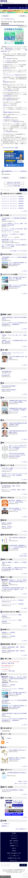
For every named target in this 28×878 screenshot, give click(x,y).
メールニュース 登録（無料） (8, 671)
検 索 (23, 189)
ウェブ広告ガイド (6, 823)
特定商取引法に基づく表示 (14, 858)
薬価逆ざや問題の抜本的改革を (9, 389)
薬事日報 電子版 (9, 48)
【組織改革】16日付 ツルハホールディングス (13, 352)
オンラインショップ (6, 667)
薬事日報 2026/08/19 (7, 526)
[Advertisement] (14, 304)
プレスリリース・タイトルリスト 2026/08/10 (13, 208)
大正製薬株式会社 (7, 95)
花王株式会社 (6, 67)
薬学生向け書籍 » (23, 555)
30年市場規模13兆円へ (7, 371)
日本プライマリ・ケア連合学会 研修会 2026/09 (13, 489)
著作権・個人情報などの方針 (14, 853)
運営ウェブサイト (14, 843)
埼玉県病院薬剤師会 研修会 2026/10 (11, 486)
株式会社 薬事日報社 (14, 871)
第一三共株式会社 (7, 99)
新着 (9, 7)
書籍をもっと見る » (23, 781)
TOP (2, 18)
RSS (7, 742)
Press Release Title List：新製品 (10, 147)
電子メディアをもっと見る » (21, 783)
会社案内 (14, 833)
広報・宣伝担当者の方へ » (21, 828)
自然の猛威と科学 (6, 375)
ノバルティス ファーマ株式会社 (10, 121)
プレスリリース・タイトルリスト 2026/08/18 (13, 203)
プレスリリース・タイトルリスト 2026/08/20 (13, 198)
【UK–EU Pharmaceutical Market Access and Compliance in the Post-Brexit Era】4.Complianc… (17, 455)
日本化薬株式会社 (7, 117)
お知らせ (14, 848)
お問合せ (14, 850)
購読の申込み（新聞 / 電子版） (14, 182)
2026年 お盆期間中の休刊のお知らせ (17, 750)
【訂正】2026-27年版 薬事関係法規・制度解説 (12, 790)
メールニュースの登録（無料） (14, 185)
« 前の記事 (5, 15)
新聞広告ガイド (5, 826)
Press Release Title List (9, 18)
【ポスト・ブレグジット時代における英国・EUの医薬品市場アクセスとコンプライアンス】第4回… (18, 447)
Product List (14, 838)
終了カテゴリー (14, 860)
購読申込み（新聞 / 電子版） (8, 663)
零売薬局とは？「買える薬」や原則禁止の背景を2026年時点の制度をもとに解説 (18, 582)
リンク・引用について (14, 855)
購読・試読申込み (14, 840)
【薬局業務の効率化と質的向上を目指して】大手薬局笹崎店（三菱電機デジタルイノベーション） (18, 410)
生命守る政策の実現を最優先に (9, 386)
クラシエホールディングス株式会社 (11, 74)
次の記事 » (23, 15)
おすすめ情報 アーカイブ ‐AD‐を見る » (18, 250)
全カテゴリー (14, 7)
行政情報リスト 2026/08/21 (8, 632)
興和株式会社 (6, 81)
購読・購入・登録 (23, 7)
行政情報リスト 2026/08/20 (8, 636)
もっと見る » (24, 211)
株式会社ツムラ (6, 105)
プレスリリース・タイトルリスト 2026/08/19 (13, 201)
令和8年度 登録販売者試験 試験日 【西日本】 (13, 650)
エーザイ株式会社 (7, 58)
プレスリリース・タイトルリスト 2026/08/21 (13, 196)
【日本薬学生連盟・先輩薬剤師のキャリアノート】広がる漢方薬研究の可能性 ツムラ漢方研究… (18, 547)
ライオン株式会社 (7, 131)
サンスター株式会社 (7, 90)
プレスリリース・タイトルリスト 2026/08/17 (13, 205)
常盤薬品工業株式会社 (8, 112)
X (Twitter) (8, 738)
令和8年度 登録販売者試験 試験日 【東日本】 (13, 647)
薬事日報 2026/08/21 (7, 523)
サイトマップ (14, 835)
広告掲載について (14, 845)
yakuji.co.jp (4, 869)
